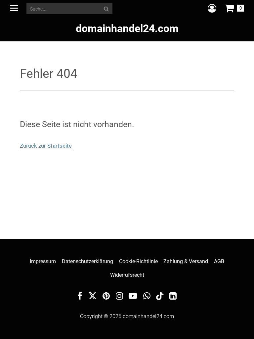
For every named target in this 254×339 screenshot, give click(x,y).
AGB (219, 261)
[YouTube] (133, 297)
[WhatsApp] (146, 297)
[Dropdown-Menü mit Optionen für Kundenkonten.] (212, 8)
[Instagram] (119, 297)
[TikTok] (159, 297)
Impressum (43, 261)
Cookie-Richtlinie (138, 261)
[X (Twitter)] (92, 297)
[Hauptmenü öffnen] (14, 8)
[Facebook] (79, 297)
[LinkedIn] (173, 297)
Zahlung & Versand (185, 261)
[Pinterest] (106, 297)
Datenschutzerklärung (87, 261)
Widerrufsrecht (127, 275)
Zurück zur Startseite (46, 145)
